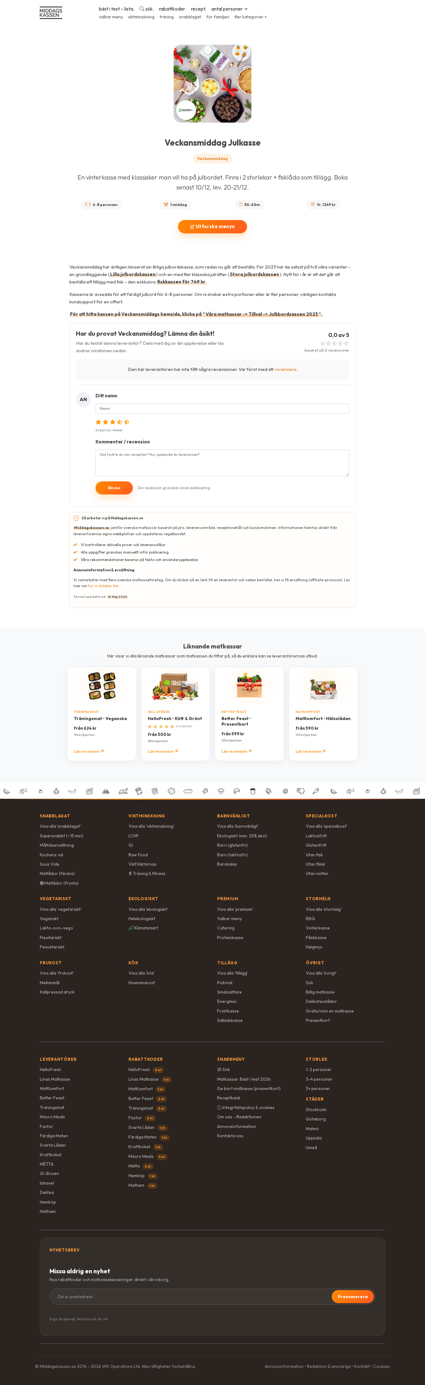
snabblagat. (190, 17)
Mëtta (140, 1166)
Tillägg (227, 962)
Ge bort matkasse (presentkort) (249, 1088)
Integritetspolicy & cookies (248, 1107)
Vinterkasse (318, 928)
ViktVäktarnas (142, 864)
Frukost (51, 962)
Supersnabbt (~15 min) (61, 836)
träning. (167, 17)
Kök (133, 962)
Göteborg (316, 1119)
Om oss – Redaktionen (239, 1117)
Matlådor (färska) (57, 873)
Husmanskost (141, 982)
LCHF (133, 836)
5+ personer (318, 1088)
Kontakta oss (230, 1136)
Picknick (225, 982)
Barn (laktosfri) (232, 855)
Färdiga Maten (54, 1136)
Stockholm (316, 1109)
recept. (198, 9)
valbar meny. (111, 17)
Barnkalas (227, 864)
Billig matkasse (320, 992)
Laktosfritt (316, 836)
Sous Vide (49, 864)
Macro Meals (52, 1117)
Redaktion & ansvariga (329, 1366)
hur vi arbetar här (103, 585)
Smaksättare (229, 992)
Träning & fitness (149, 873)
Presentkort (318, 1020)
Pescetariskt (52, 947)
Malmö (312, 1128)
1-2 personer (319, 1069)
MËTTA (47, 1164)
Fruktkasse (228, 1011)
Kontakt (362, 1366)
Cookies (381, 1366)
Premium (227, 898)
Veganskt (49, 918)
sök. (149, 9)
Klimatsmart (145, 928)
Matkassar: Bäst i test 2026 (244, 1079)
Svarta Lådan (53, 1145)
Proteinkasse (230, 937)
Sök (309, 982)
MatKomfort (52, 1088)
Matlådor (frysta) (61, 883)
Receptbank (229, 1098)
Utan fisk (314, 855)
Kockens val (51, 855)
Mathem (48, 1211)
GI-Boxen (49, 1173)
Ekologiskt (143, 898)
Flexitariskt (51, 937)
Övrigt (315, 962)
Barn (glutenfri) (232, 845)
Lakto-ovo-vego (56, 928)
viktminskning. (141, 17)
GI (130, 845)
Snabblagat (55, 815)
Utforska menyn (215, 226)
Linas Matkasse (55, 1079)
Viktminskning (146, 815)
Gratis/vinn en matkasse (330, 1011)
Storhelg (318, 898)
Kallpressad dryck (57, 992)
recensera (285, 369)
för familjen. (218, 17)
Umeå (311, 1147)
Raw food (138, 855)
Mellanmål (49, 982)
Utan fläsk (315, 864)
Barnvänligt (233, 815)
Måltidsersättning (57, 845)
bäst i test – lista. (116, 9)
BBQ (310, 918)
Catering (226, 928)
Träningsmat (52, 1107)
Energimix (226, 1001)
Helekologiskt (141, 918)
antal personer (227, 9)
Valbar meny (229, 918)
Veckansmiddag (212, 158)
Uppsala (314, 1138)
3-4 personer (319, 1079)
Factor (46, 1126)
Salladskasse (230, 1020)
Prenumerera (353, 1296)
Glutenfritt (316, 845)
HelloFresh (50, 1069)
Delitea (47, 1192)
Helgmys (314, 947)
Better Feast (52, 1098)
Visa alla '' (60, 826)
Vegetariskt (56, 898)
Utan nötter (317, 873)
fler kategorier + (251, 17)
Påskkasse (316, 937)
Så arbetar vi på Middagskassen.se (112, 518)
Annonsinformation (236, 1126)
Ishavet (47, 1183)
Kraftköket (51, 1155)
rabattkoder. (172, 9)
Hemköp (48, 1202)
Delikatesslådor (321, 1001)
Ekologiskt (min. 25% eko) (242, 836)
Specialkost (322, 815)
